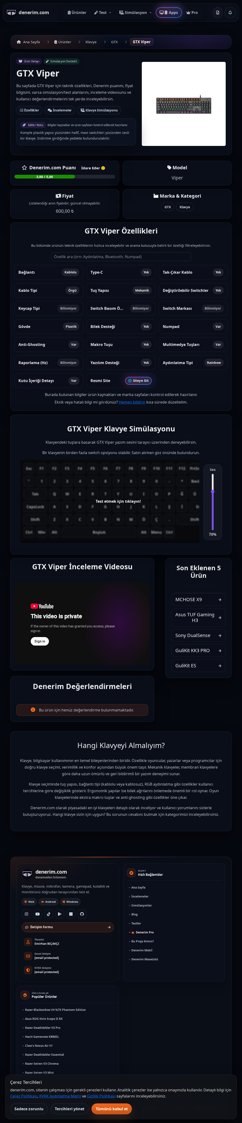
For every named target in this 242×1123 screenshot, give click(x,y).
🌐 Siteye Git (138, 380)
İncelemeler (62, 110)
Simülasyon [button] (136, 12)
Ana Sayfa (31, 41)
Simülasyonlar (141, 905)
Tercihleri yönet (70, 1108)
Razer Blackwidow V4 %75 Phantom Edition (55, 1010)
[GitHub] (81, 914)
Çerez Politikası (23, 1096)
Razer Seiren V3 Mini (39, 1073)
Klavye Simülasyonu (101, 110)
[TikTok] (48, 914)
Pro (194, 12)
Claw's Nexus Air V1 (39, 1046)
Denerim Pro (144, 932)
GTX (114, 41)
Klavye (91, 41)
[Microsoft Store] (70, 914)
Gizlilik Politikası (101, 1096)
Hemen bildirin (132, 402)
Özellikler (31, 110)
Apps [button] (173, 12)
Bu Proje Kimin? (142, 941)
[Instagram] (26, 914)
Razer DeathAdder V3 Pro (42, 1028)
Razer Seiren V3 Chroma (42, 1064)
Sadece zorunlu (28, 1108)
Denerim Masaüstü (144, 959)
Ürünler (78, 12)
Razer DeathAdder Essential (44, 1055)
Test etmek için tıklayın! (118, 501)
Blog (134, 914)
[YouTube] (37, 914)
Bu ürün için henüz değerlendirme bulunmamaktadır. (86, 710)
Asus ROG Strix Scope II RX (44, 1019)
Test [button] (103, 12)
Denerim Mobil (141, 950)
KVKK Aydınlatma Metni (60, 1096)
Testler (136, 923)
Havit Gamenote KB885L (42, 1037)
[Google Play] (59, 914)
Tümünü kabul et (112, 1108)
